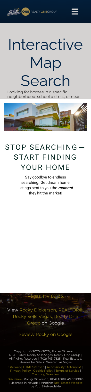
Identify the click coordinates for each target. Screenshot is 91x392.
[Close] (82, 107)
